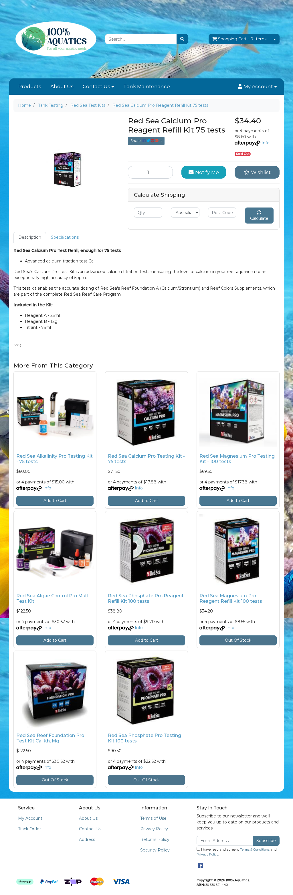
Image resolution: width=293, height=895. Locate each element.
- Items (242, 39)
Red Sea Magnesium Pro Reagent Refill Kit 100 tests (230, 598)
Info (266, 142)
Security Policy (155, 850)
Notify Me (206, 172)
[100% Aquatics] (54, 39)
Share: (136, 141)
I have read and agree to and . (237, 851)
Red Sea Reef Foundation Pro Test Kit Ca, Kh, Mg (50, 738)
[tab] (29, 237)
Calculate (259, 218)
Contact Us (96, 86)
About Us (62, 86)
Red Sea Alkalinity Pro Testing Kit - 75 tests (54, 458)
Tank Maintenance (146, 86)
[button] (257, 87)
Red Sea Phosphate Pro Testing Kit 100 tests (144, 738)
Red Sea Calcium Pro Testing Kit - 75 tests (146, 458)
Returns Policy (154, 839)
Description (29, 237)
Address (87, 839)
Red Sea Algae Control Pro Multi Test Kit (53, 598)
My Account (30, 818)
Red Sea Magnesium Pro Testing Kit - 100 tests (237, 458)
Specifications (65, 237)
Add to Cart (54, 500)
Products (29, 86)
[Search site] (182, 39)
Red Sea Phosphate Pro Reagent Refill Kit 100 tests (146, 598)
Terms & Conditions (255, 849)
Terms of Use (153, 818)
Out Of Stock (238, 640)
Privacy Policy (154, 828)
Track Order (29, 828)
